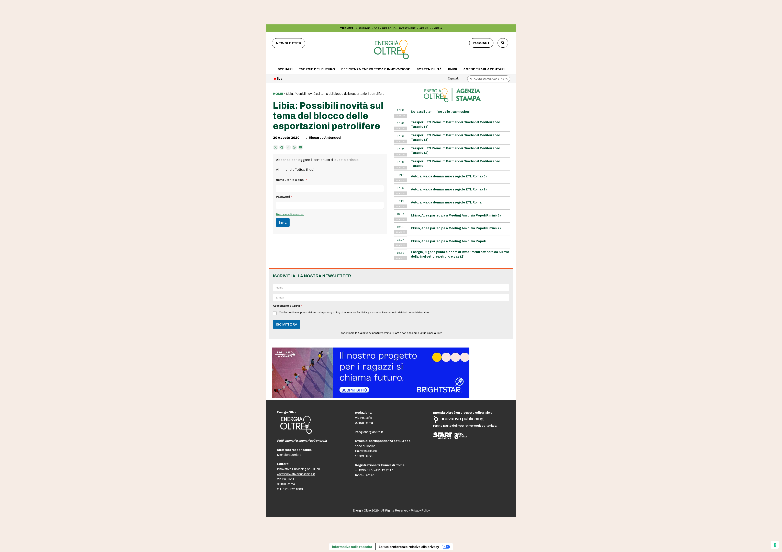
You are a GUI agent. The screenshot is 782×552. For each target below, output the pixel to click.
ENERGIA (365, 28)
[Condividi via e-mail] (300, 147)
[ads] (370, 397)
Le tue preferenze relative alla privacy (409, 547)
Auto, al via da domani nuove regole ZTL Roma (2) (449, 189)
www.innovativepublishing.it (296, 474)
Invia (283, 222)
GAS (376, 28)
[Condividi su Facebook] (281, 147)
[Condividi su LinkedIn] (288, 147)
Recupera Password (290, 214)
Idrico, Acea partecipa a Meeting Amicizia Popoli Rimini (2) (456, 228)
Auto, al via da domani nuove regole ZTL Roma (446, 202)
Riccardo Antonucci (325, 137)
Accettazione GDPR (287, 305)
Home (278, 93)
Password (284, 196)
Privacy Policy (420, 510)
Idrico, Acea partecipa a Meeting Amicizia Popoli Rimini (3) (456, 215)
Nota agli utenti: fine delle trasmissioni (440, 111)
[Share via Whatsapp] (294, 147)
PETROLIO (388, 28)
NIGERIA (437, 28)
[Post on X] (275, 147)
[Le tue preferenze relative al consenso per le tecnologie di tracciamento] (775, 545)
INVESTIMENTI (407, 28)
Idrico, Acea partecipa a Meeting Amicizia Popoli (448, 241)
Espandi (453, 78)
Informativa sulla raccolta (352, 547)
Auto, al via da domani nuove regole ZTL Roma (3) (449, 176)
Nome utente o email (291, 179)
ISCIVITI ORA (286, 324)
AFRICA (424, 28)
